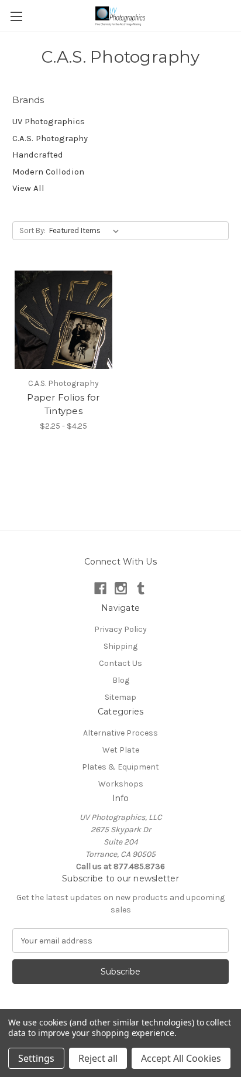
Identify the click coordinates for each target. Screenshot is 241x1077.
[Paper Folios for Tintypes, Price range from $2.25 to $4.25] (63, 320)
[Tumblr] (141, 588)
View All (28, 188)
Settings (36, 1058)
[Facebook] (100, 588)
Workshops (120, 784)
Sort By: (32, 230)
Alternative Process (120, 733)
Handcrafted (37, 154)
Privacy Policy (120, 629)
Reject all (98, 1058)
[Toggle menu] (16, 16)
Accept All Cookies (181, 1058)
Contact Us (120, 663)
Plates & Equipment (120, 767)
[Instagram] (121, 588)
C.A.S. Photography (50, 138)
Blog (120, 680)
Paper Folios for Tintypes (63, 404)
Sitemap (120, 697)
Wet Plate (120, 750)
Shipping (120, 646)
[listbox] (86, 231)
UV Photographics (48, 121)
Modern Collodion (48, 171)
